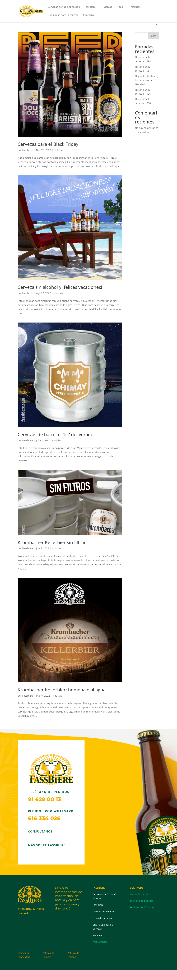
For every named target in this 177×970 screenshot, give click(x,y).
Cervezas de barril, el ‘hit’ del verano (56, 434)
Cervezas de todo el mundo (64, 7)
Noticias (136, 7)
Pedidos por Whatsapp (143, 907)
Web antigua (99, 941)
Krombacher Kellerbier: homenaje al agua (61, 690)
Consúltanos (40, 831)
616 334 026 (44, 818)
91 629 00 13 (44, 799)
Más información (139, 894)
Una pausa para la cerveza (63, 15)
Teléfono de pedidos (141, 900)
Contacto (88, 15)
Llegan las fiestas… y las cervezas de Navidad (147, 80)
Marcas (108, 7)
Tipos (120, 7)
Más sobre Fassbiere (47, 845)
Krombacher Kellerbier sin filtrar (52, 542)
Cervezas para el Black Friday (48, 144)
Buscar (153, 36)
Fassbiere (90, 7)
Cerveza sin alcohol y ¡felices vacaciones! (60, 287)
